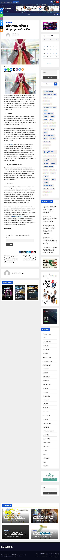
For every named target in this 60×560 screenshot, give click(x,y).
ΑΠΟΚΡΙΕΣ (46, 116)
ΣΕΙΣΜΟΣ (46, 173)
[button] (55, 14)
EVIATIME (6, 8)
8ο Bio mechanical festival (50, 94)
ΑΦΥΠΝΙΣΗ (46, 349)
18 (47, 53)
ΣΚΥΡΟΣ (53, 173)
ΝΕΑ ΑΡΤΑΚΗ (47, 155)
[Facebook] (5, 69)
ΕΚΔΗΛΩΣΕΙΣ (46, 376)
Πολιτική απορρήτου (54, 557)
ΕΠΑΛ (52, 129)
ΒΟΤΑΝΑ (45, 353)
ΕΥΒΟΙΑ (45, 132)
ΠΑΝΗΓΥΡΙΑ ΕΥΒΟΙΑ (48, 166)
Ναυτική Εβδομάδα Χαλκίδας (48, 159)
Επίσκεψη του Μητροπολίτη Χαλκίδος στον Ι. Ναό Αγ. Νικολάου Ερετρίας (43, 518)
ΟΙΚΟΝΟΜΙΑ (46, 415)
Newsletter (51, 553)
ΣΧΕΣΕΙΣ (45, 454)
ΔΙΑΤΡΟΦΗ (46, 369)
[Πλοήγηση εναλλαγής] (29, 14)
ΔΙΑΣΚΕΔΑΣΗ (47, 365)
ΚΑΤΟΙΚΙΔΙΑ (46, 396)
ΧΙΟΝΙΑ (52, 188)
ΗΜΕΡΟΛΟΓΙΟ (45, 557)
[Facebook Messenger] (11, 69)
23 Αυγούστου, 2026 (10, 520)
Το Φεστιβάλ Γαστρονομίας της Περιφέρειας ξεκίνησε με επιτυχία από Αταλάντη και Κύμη (50, 240)
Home (37, 553)
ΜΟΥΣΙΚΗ (46, 148)
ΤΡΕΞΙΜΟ (46, 182)
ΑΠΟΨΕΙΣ (45, 345)
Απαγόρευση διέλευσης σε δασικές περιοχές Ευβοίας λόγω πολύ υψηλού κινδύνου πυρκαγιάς (49, 209)
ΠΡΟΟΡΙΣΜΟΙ (47, 442)
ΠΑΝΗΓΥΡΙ (53, 163)
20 (53, 53)
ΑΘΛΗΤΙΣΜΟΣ (47, 342)
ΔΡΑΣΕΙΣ (45, 373)
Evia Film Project (47, 104)
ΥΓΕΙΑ (44, 462)
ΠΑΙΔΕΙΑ (45, 419)
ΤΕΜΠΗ (53, 179)
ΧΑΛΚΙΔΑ (46, 188)
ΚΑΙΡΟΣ (45, 138)
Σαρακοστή (46, 179)
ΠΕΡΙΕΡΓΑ (46, 427)
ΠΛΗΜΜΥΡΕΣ (53, 169)
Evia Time (16, 34)
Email (7, 238)
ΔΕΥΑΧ (51, 119)
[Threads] (14, 69)
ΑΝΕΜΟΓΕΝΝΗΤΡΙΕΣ (48, 113)
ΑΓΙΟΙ (44, 338)
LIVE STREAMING (44, 553)
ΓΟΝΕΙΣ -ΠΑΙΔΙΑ (47, 357)
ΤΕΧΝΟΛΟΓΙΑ (46, 458)
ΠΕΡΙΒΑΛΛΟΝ (47, 423)
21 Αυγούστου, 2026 (39, 536)
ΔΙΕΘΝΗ (45, 126)
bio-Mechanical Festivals (50, 107)
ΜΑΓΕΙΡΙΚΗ (46, 407)
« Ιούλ (49, 63)
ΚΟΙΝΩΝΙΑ (46, 400)
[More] (22, 69)
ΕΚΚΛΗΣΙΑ (46, 129)
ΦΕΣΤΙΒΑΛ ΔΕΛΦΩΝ (48, 185)
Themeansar (19, 556)
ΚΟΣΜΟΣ (45, 404)
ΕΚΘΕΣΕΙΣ (52, 126)
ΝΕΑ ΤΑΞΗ (46, 411)
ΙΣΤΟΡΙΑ (45, 392)
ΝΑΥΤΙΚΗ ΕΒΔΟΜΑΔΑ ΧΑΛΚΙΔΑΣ (48, 152)
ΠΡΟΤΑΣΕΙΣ (9, 22)
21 (56, 53)
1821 (50, 97)
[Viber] (17, 69)
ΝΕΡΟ (53, 155)
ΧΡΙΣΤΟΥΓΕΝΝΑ (47, 191)
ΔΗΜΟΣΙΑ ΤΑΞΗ (47, 361)
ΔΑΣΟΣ (45, 119)
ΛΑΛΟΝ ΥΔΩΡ (47, 141)
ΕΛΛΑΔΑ (57, 553)
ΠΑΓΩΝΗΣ (46, 163)
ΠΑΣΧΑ (45, 169)
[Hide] (0, 33)
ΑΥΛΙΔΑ (53, 116)
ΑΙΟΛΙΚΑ (45, 110)
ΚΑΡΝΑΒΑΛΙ (52, 138)
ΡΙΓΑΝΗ (45, 450)
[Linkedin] (1, 12)
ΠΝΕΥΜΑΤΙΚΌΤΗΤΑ (49, 431)
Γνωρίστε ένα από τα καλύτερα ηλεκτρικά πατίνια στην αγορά (29, 258)
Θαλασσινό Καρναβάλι (49, 135)
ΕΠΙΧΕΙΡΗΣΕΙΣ (47, 384)
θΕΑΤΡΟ (45, 195)
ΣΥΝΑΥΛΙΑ (46, 176)
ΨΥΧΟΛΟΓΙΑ (46, 466)
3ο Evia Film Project (48, 91)
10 (44, 50)
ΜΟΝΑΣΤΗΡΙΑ (47, 145)
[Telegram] (19, 69)
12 (50, 50)
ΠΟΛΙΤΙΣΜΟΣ (46, 439)
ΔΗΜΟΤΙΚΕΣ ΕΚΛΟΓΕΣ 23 (49, 122)
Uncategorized (47, 334)
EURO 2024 (46, 100)
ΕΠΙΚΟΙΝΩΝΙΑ (38, 557)
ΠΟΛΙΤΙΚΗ (46, 435)
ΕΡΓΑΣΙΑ (45, 388)
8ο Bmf (45, 97)
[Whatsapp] (8, 69)
